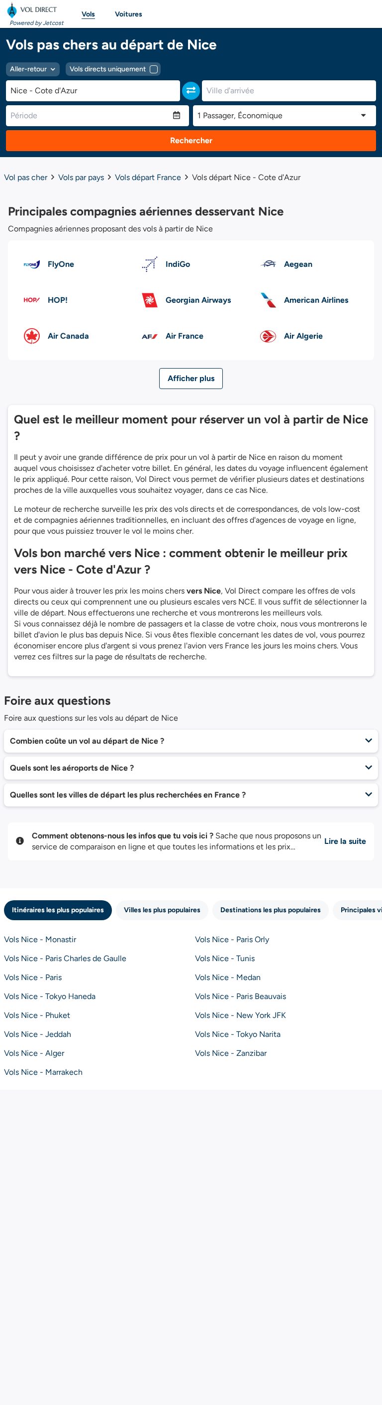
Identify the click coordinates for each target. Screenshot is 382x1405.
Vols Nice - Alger (34, 1053)
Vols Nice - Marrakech (43, 1072)
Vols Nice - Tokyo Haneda (50, 996)
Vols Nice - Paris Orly (232, 939)
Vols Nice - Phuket (37, 1015)
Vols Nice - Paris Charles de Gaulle (65, 958)
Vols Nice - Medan (228, 977)
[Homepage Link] (34, 10)
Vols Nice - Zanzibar (231, 1053)
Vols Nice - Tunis (225, 958)
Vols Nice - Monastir (40, 939)
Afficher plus (191, 378)
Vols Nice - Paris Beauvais (240, 996)
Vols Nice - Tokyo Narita (238, 1034)
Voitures (128, 14)
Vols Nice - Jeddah (37, 1034)
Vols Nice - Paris (33, 977)
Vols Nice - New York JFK (240, 1015)
